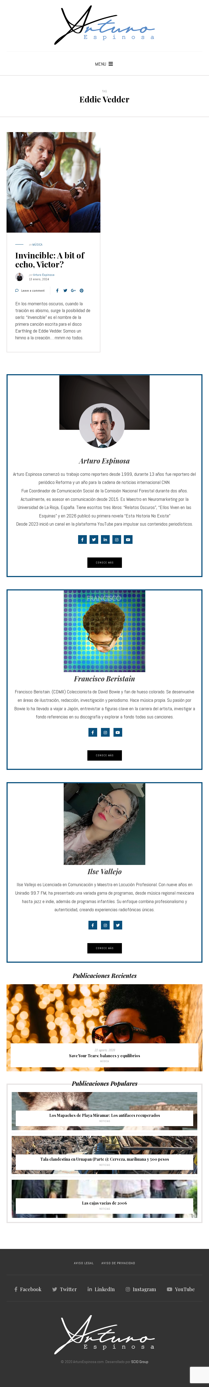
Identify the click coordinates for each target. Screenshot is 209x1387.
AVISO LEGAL (84, 1263)
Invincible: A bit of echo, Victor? (49, 260)
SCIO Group (139, 1361)
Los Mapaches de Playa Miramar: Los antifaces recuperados (104, 1115)
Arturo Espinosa (43, 275)
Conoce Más (104, 562)
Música (37, 244)
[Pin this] (82, 290)
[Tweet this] (65, 290)
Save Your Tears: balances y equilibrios (104, 1056)
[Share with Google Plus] (73, 290)
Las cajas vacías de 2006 (104, 1203)
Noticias (104, 1121)
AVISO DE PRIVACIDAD (118, 1263)
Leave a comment (33, 290)
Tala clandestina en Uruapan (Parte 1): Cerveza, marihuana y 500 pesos (104, 1159)
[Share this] (57, 290)
